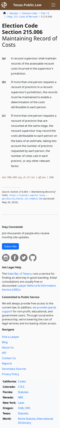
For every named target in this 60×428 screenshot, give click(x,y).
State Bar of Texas (18, 273)
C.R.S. (21, 387)
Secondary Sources (14, 369)
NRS (20, 397)
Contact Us (9, 358)
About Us (8, 347)
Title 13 (45, 13)
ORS (27, 408)
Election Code (29, 13)
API (4, 353)
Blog (5, 342)
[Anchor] (27, 73)
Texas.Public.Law (27, 5)
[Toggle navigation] (53, 5)
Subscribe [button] (10, 246)
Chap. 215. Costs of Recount (22, 16)
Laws (21, 403)
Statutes (13, 13)
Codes (22, 381)
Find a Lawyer (10, 337)
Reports (7, 363)
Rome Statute (26, 419)
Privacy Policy (10, 374)
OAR (21, 408)
